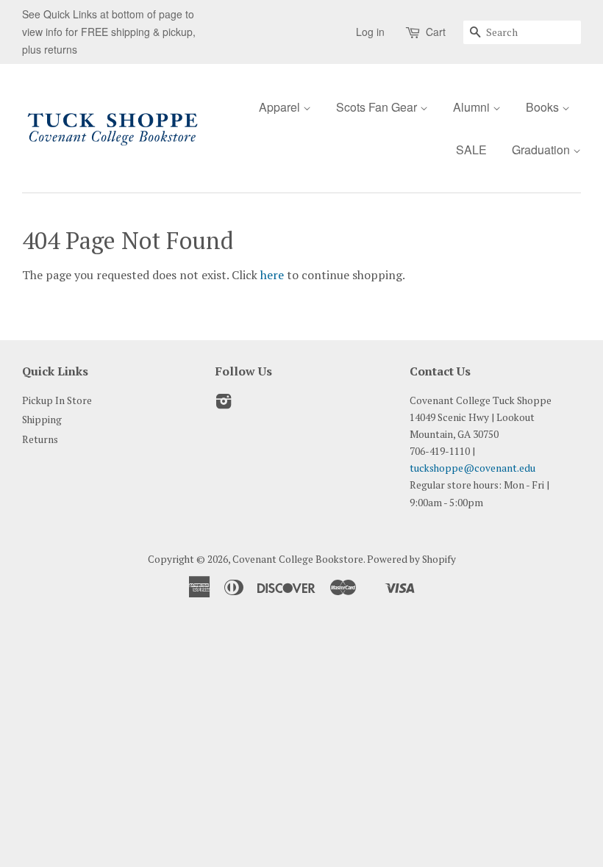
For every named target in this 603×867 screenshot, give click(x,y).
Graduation (542, 149)
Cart (436, 31)
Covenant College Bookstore (297, 559)
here (272, 275)
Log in (370, 31)
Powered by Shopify (411, 559)
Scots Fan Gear (378, 106)
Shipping (42, 419)
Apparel (281, 106)
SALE (471, 149)
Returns (40, 439)
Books (544, 106)
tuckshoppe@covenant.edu (472, 468)
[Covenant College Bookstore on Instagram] (223, 404)
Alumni (473, 106)
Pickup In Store (57, 400)
